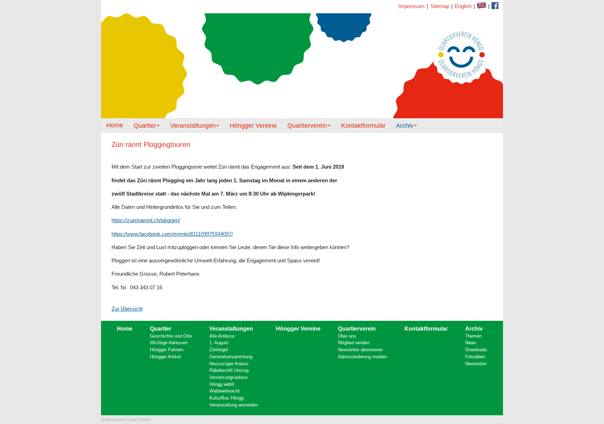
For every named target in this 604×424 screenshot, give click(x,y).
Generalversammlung (230, 356)
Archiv (405, 125)
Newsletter (476, 363)
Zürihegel (218, 349)
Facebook (481, 5)
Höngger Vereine (253, 125)
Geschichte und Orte (171, 336)
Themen (473, 336)
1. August (219, 342)
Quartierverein (307, 125)
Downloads (476, 349)
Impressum (411, 6)
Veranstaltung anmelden (233, 405)
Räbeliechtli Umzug (229, 370)
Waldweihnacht (224, 391)
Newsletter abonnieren (360, 349)
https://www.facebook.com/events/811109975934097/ (172, 234)
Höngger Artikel (165, 356)
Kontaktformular (494, 5)
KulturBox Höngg (226, 398)
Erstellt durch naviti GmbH (125, 419)
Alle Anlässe (222, 336)
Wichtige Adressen (169, 342)
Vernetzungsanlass (228, 377)
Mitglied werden (353, 342)
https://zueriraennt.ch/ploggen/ (146, 220)
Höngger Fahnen (166, 349)
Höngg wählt (221, 384)
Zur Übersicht (127, 309)
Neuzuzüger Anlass (229, 363)
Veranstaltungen (193, 125)
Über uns (347, 336)
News (470, 342)
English (463, 6)
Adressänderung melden (362, 356)
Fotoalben (475, 356)
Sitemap (439, 6)
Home (114, 125)
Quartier (145, 125)
